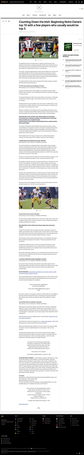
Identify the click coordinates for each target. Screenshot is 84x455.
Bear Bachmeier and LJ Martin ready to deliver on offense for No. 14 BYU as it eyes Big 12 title (73, 86)
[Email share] (9, 21)
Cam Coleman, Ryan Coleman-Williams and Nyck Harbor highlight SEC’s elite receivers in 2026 (73, 81)
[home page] (4, 2)
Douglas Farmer (22, 31)
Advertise (2, 448)
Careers (5, 448)
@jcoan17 (38, 284)
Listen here (75, 50)
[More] (76, 2)
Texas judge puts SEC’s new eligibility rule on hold (73, 71)
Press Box (21, 448)
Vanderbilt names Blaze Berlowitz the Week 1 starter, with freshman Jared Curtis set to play (73, 60)
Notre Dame (35, 15)
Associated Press (67, 62)
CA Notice (39, 448)
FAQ (13, 448)
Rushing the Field (42, 15)
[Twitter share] (6, 21)
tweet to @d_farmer (23, 404)
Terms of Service (44, 448)
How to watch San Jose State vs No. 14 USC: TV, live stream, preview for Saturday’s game (73, 65)
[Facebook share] (3, 21)
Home (23, 15)
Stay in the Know (4, 420)
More (60, 15)
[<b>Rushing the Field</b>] (68, 47)
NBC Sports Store (16, 448)
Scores (49, 15)
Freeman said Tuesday (46, 321)
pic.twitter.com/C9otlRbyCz (38, 286)
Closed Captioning (9, 448)
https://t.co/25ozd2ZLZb (40, 398)
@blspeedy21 (44, 284)
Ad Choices (24, 448)
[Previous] (79, 39)
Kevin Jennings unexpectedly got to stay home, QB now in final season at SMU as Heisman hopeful (73, 76)
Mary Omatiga (67, 67)
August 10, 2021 (47, 354)
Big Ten (28, 15)
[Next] (81, 39)
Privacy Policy (28, 448)
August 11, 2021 (46, 400)
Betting (54, 15)
